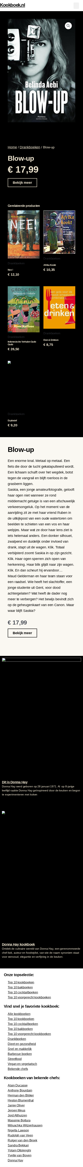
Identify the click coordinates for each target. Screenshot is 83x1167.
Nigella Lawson (18, 1130)
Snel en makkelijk (20, 1049)
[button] (76, 5)
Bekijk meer (22, 183)
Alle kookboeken (19, 1014)
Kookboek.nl (12, 4)
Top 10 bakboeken (20, 987)
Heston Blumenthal (21, 1100)
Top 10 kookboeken (21, 982)
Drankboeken (30, 147)
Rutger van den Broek (22, 1140)
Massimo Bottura (19, 1120)
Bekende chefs (18, 1069)
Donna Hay (15, 1160)
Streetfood (15, 1059)
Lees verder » (9, 801)
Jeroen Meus (16, 1110)
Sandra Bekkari (18, 1145)
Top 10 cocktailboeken (23, 992)
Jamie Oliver (16, 1105)
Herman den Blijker (21, 1095)
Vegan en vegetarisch (22, 1064)
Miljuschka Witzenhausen (25, 1125)
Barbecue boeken (20, 1054)
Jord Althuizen (17, 1115)
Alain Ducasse (18, 1085)
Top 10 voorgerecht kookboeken (29, 997)
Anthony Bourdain (20, 1090)
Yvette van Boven (19, 1155)
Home (12, 147)
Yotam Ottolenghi (19, 1150)
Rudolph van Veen (20, 1135)
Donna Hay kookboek (18, 944)
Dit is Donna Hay (14, 782)
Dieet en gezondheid (22, 1044)
